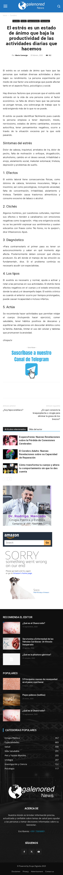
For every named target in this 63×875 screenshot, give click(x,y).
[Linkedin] (35, 62)
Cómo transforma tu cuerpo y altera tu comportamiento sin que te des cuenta (39, 468)
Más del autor (35, 429)
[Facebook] (8, 62)
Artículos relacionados (15, 429)
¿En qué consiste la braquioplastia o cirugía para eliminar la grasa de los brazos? (46, 414)
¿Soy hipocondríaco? (13, 410)
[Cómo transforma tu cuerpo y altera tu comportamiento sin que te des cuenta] (10, 468)
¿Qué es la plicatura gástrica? (36, 654)
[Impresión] (48, 62)
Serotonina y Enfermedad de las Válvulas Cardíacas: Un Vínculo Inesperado (37, 642)
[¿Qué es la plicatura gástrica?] (11, 659)
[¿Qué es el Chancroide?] (11, 628)
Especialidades (33, 21)
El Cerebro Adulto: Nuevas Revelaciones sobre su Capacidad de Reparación (38, 454)
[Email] (42, 62)
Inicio (5, 15)
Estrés (23, 21)
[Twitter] (15, 62)
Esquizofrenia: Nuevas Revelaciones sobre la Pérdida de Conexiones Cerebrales (39, 440)
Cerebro (13, 15)
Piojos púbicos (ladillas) (33, 695)
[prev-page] (5, 479)
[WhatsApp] (28, 62)
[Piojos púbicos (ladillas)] (11, 700)
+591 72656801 (37, 831)
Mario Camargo (21, 55)
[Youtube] (39, 851)
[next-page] (9, 479)
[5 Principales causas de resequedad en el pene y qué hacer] (11, 684)
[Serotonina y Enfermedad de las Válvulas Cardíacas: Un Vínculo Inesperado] (11, 644)
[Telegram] (55, 62)
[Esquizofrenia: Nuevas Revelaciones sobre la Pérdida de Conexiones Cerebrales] (10, 440)
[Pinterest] (21, 62)
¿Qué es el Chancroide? (33, 623)
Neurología (45, 21)
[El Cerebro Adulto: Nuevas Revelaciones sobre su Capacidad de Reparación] (10, 454)
